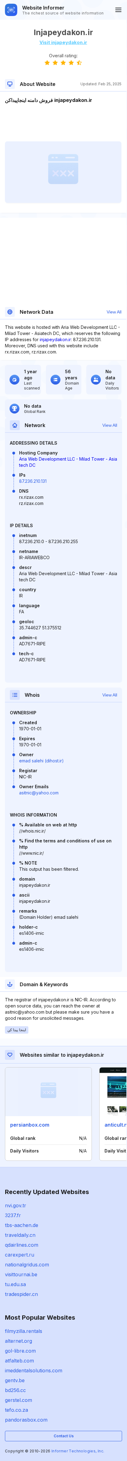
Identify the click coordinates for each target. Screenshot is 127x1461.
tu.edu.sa (15, 1284)
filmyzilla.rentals (23, 1331)
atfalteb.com (19, 1361)
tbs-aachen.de (21, 1225)
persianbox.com (29, 1125)
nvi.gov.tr (15, 1205)
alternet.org (18, 1341)
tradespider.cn (21, 1294)
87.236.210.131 (33, 481)
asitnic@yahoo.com (39, 792)
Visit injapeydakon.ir (63, 42)
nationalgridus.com (27, 1264)
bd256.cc (15, 1390)
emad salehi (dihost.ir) (41, 760)
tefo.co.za (16, 1410)
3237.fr (13, 1215)
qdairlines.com (21, 1245)
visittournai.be (21, 1274)
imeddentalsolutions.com (33, 1370)
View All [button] (114, 311)
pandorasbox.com (26, 1420)
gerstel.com (18, 1400)
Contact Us (64, 1436)
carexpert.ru (19, 1255)
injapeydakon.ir (55, 339)
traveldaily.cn (20, 1235)
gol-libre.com (20, 1351)
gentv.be (15, 1380)
